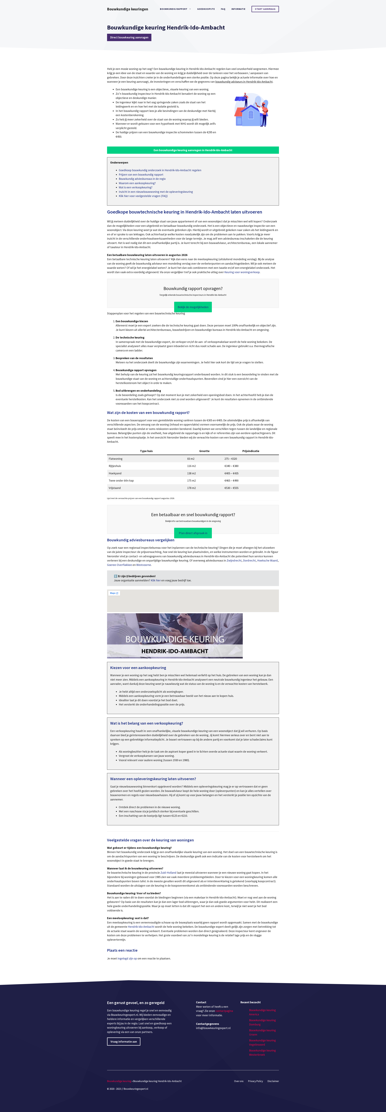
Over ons (239, 1081)
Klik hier (156, 580)
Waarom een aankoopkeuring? (137, 183)
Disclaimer (273, 1081)
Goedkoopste (206, 9)
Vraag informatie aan (124, 1041)
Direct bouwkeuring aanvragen (129, 37)
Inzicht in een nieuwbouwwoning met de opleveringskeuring (156, 191)
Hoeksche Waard (267, 560)
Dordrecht (249, 560)
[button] (193, 150)
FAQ (223, 9)
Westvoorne (143, 565)
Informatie (238, 9)
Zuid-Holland (168, 872)
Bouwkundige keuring (119, 1081)
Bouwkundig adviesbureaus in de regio (142, 179)
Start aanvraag (265, 9)
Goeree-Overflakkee (119, 565)
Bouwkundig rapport (173, 9)
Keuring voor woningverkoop (242, 272)
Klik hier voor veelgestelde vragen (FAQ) (143, 196)
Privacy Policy (255, 1081)
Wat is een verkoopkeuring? (135, 187)
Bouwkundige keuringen (127, 9)
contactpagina (224, 1011)
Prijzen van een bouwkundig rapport (141, 174)
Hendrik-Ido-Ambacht (141, 926)
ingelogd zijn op (127, 958)
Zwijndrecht (234, 560)
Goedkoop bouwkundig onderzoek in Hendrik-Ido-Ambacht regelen (160, 170)
